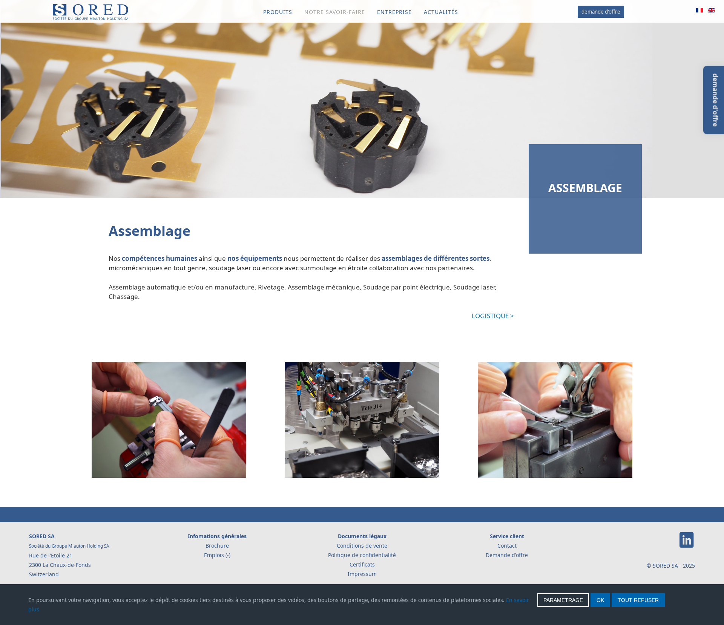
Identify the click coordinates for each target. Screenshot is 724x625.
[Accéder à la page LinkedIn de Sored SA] (686, 546)
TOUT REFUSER (638, 600)
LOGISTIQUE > (493, 315)
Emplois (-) (217, 555)
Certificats (362, 564)
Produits (277, 11)
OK (600, 600)
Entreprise (394, 11)
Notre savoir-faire (334, 11)
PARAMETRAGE (563, 600)
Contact (507, 545)
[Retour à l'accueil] (90, 18)
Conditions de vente (362, 545)
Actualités (441, 11)
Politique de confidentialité (362, 555)
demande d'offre (600, 11)
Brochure (217, 545)
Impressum (362, 573)
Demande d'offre (507, 555)
